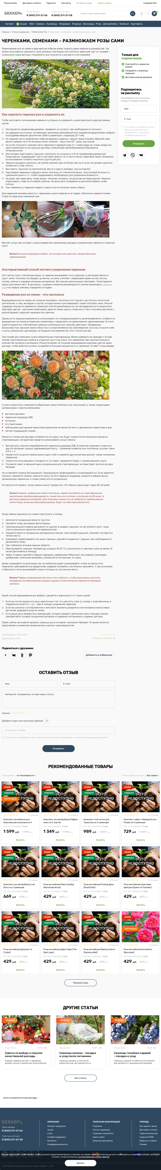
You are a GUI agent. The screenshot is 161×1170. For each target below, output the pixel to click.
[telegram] (124, 155)
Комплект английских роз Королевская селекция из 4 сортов (17, 820)
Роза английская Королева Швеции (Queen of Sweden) (138, 885)
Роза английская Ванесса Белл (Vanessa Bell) (99, 950)
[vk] (14, 655)
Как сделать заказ (148, 1126)
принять (81, 1163)
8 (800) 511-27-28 (61, 15)
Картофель (137, 23)
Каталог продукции (56, 1126)
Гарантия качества (149, 1133)
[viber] (133, 155)
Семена (40, 23)
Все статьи (80, 1078)
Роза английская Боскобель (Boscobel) (138, 950)
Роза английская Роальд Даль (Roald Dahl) (99, 885)
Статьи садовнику (101, 1130)
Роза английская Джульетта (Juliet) (17, 950)
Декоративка (110, 23)
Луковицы (51, 23)
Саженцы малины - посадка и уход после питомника (77, 1054)
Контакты (66, 3)
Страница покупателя (103, 1133)
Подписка (97, 1126)
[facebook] (5, 655)
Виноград (88, 23)
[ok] (22, 655)
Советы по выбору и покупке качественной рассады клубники (24, 1056)
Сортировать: (8, 775)
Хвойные (124, 23)
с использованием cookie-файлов (93, 1157)
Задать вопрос (104, 3)
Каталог (9, 23)
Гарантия (51, 3)
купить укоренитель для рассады (20, 1097)
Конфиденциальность (57, 1144)
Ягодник (10, 1020)
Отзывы (143, 1144)
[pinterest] (30, 655)
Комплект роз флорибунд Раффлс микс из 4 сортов (60, 820)
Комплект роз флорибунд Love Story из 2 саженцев (19, 885)
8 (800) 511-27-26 (37, 15)
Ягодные (76, 23)
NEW (32, 23)
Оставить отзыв (84, 3)
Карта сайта (99, 1137)
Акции (23, 23)
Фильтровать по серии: (133, 775)
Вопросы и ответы (148, 1140)
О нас (50, 1133)
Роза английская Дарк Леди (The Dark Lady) (60, 950)
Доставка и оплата (32, 3)
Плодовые (64, 23)
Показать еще (80, 982)
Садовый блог (150, 3)
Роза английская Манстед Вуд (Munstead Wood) (58, 885)
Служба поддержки (56, 1137)
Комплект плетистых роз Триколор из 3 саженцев (96, 820)
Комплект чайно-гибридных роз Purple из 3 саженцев (140, 820)
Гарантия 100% (147, 1137)
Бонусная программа (103, 1140)
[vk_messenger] (141, 155)
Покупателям (10, 3)
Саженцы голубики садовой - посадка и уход (132, 1054)
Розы (98, 23)
